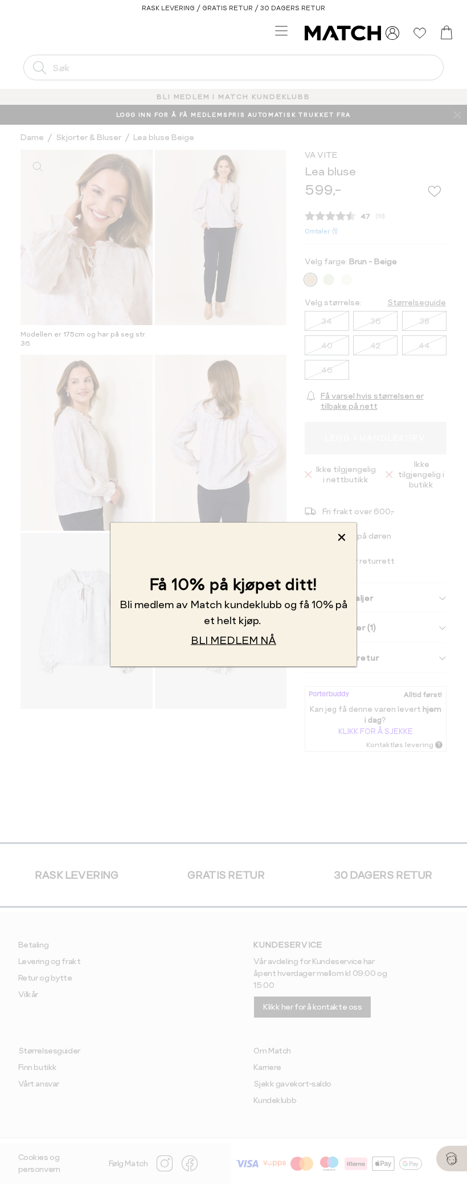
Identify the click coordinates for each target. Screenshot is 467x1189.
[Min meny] (392, 33)
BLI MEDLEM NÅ (233, 640)
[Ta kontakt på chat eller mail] (451, 1158)
